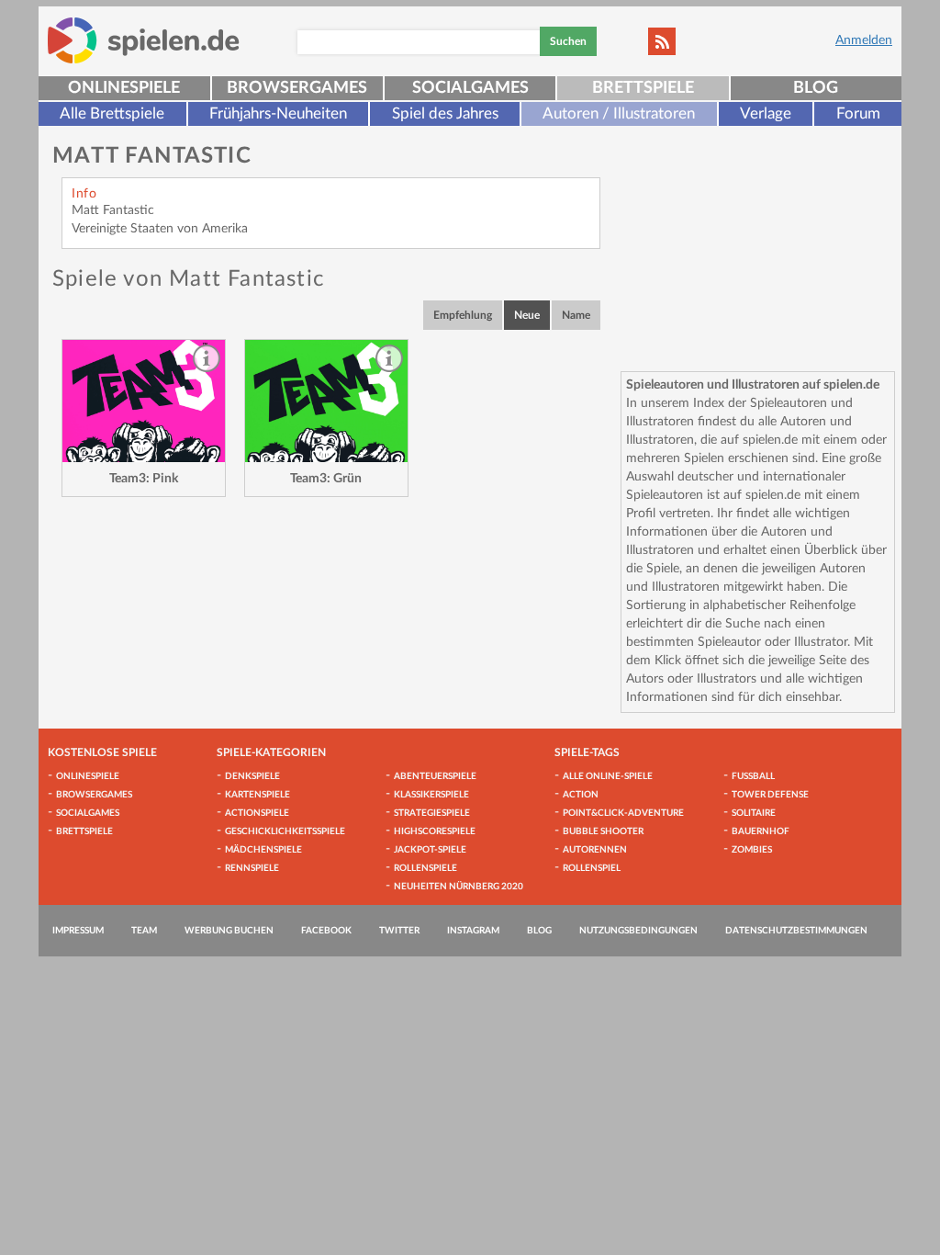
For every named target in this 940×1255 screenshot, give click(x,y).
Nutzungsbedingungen (638, 930)
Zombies (752, 849)
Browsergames (297, 88)
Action (581, 794)
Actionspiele (257, 813)
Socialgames (470, 88)
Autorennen (595, 849)
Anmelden (863, 40)
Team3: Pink (143, 478)
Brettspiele (643, 88)
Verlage (765, 113)
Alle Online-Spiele (608, 776)
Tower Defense (770, 794)
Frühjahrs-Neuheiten (278, 113)
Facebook (326, 930)
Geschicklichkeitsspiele (285, 831)
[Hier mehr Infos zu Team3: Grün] (326, 401)
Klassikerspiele (431, 794)
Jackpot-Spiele (430, 849)
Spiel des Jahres (445, 113)
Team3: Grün (326, 478)
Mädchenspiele (263, 849)
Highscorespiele (435, 831)
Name (576, 315)
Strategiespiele (432, 813)
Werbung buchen (229, 930)
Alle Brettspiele (112, 113)
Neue (527, 315)
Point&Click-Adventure (623, 813)
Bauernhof (760, 831)
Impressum (78, 930)
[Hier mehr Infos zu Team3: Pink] (143, 401)
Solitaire (754, 813)
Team (144, 930)
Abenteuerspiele (435, 776)
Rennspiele (252, 868)
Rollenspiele (425, 868)
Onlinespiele (124, 88)
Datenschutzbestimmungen (796, 930)
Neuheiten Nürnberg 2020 (458, 886)
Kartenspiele (257, 794)
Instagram (473, 930)
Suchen (568, 41)
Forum (858, 113)
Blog (815, 88)
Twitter (399, 930)
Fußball (753, 776)
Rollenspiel (592, 868)
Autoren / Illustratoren (619, 113)
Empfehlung (462, 315)
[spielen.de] (144, 40)
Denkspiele (252, 776)
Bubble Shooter (603, 831)
